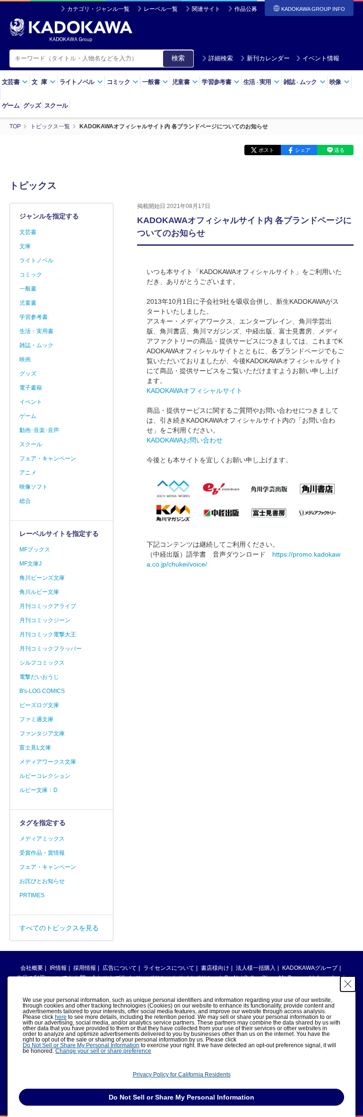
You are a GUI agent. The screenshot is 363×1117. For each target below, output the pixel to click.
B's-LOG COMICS (42, 691)
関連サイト (206, 9)
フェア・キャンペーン (47, 458)
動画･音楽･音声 (39, 430)
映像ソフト (33, 486)
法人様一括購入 (256, 968)
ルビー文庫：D (38, 790)
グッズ (32, 105)
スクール (56, 105)
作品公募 (245, 9)
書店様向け (215, 968)
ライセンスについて (168, 968)
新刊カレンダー (268, 58)
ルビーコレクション (44, 776)
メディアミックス (42, 838)
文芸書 (27, 232)
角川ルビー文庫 (39, 592)
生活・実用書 (36, 331)
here (61, 1017)
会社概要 (31, 968)
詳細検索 (220, 58)
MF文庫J (30, 563)
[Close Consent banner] (347, 984)
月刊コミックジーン (44, 620)
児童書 (27, 303)
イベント (30, 402)
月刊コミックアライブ (47, 606)
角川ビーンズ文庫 (42, 578)
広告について (120, 968)
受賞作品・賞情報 (42, 853)
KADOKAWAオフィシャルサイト (194, 390)
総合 (25, 501)
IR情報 (58, 968)
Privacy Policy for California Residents (182, 1074)
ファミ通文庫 (36, 719)
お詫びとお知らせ (42, 881)
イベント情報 (320, 58)
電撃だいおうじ (39, 677)
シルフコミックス (42, 662)
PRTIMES (31, 895)
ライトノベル (36, 260)
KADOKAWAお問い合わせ (185, 440)
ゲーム (10, 105)
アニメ (27, 472)
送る (339, 150)
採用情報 (84, 968)
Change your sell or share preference (103, 1051)
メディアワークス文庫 (47, 762)
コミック (30, 274)
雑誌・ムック (36, 345)
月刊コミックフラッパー (50, 648)
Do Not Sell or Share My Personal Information (81, 1045)
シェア (303, 150)
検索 (178, 58)
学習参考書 (33, 317)
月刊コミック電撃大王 (47, 634)
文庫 (25, 246)
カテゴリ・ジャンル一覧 (98, 9)
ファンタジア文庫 (42, 733)
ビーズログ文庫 (39, 705)
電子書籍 (30, 387)
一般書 (27, 288)
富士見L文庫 (35, 747)
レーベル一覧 (161, 9)
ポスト (266, 150)
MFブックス (34, 549)
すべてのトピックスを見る (59, 928)
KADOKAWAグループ (309, 968)
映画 (25, 359)
